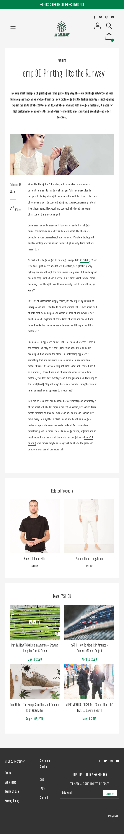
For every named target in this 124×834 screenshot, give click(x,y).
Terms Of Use (12, 791)
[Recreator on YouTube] (112, 17)
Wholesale (10, 782)
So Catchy (84, 260)
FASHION (62, 61)
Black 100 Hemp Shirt (35, 558)
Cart (41, 779)
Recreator (19, 761)
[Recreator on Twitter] (100, 17)
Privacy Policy (12, 800)
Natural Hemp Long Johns (89, 558)
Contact (43, 797)
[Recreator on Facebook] (94, 17)
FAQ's (42, 788)
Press (8, 773)
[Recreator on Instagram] (106, 17)
